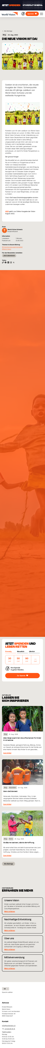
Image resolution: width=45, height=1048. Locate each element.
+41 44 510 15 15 (9, 1029)
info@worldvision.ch (8, 1025)
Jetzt (11, 5)
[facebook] (5, 263)
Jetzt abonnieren (9, 255)
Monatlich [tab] (20, 651)
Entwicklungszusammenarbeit (12, 247)
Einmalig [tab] (8, 651)
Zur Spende (21, 675)
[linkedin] (8, 263)
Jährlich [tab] (32, 651)
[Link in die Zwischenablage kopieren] (3, 263)
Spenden (31, 14)
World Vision (7, 249)
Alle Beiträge (8, 31)
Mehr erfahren (9, 911)
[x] (14, 263)
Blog (4, 35)
